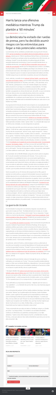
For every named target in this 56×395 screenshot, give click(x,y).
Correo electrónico (34, 365)
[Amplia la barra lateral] (2, 13)
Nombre (9, 365)
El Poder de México (13, 33)
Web (8, 371)
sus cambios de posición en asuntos (20, 222)
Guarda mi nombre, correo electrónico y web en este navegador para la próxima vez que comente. (27, 377)
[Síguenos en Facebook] (53, 391)
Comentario (10, 356)
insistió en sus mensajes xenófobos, (39, 117)
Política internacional (13, 13)
